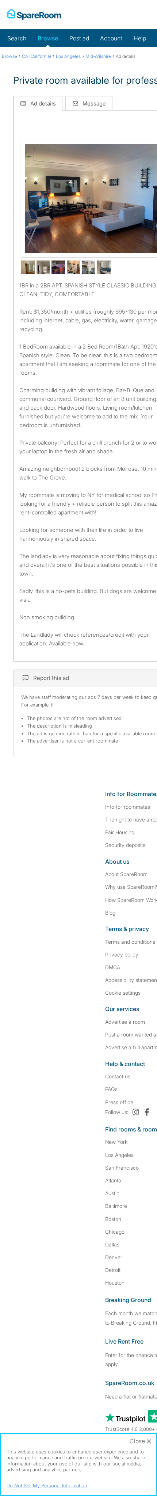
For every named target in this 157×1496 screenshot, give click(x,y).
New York (116, 1142)
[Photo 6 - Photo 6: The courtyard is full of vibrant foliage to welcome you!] (88, 267)
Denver (113, 1257)
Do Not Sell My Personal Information (47, 1485)
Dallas (112, 1244)
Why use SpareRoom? (131, 887)
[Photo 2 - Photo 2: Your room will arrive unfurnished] (28, 267)
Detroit (112, 1270)
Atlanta (113, 1180)
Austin (112, 1193)
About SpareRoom (126, 874)
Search (16, 38)
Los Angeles (119, 1155)
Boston (113, 1219)
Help (140, 38)
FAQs (111, 1089)
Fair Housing (119, 832)
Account (111, 38)
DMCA (112, 967)
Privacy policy (121, 954)
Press (119, 1102)
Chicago (115, 1232)
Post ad (79, 38)
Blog (110, 913)
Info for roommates (127, 807)
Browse (48, 38)
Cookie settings (123, 993)
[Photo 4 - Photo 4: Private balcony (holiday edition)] (58, 267)
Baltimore (116, 1206)
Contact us (117, 1076)
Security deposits (125, 845)
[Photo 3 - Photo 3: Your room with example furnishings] (43, 267)
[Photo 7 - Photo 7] (103, 267)
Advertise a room (125, 1022)
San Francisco (122, 1168)
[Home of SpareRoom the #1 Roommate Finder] (34, 14)
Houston (115, 1283)
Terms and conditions (130, 942)
